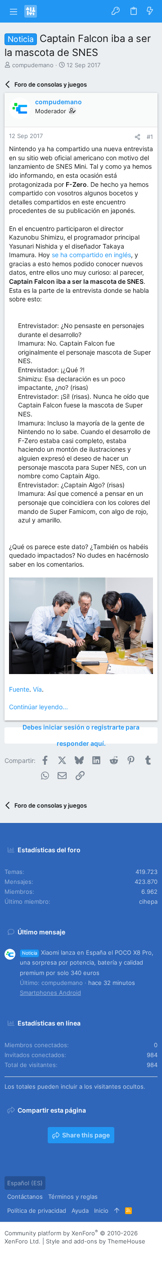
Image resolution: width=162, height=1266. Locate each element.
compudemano (33, 65)
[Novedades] (150, 11)
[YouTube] (62, 1252)
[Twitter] (49, 1252)
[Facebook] (8, 1252)
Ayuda (80, 1210)
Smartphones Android (50, 992)
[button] (13, 11)
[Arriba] (116, 1210)
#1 (150, 136)
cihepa (148, 901)
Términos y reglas (73, 1196)
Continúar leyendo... (38, 707)
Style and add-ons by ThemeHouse (95, 1241)
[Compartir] (137, 137)
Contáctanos (25, 1196)
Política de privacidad (36, 1210)
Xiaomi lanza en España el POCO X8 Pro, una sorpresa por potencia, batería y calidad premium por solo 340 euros (86, 962)
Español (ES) (25, 1183)
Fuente (19, 689)
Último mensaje (41, 932)
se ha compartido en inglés (91, 255)
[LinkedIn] (36, 1252)
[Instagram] (22, 1252)
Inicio (101, 1210)
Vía (37, 689)
